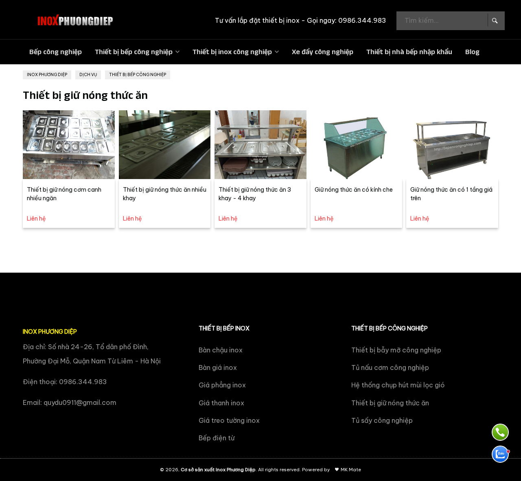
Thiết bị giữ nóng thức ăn (390, 403)
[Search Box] (494, 19)
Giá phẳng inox (222, 385)
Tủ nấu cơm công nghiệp (390, 367)
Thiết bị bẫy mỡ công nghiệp (396, 350)
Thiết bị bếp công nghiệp (134, 52)
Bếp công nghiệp (55, 52)
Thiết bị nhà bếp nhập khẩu (409, 52)
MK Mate (351, 469)
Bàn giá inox (218, 367)
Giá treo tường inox (229, 420)
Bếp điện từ (216, 438)
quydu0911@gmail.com (80, 402)
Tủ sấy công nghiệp (382, 420)
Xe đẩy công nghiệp (322, 52)
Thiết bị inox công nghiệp (232, 52)
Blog (472, 52)
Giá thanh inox (221, 403)
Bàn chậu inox (221, 350)
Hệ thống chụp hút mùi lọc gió (398, 385)
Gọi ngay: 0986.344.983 (346, 20)
